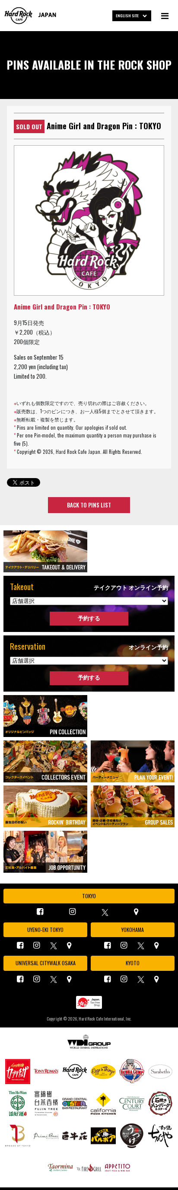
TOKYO (89, 896)
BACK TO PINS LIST (89, 505)
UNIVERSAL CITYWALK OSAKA (46, 963)
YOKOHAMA (132, 929)
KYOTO (133, 963)
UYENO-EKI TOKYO (45, 929)
